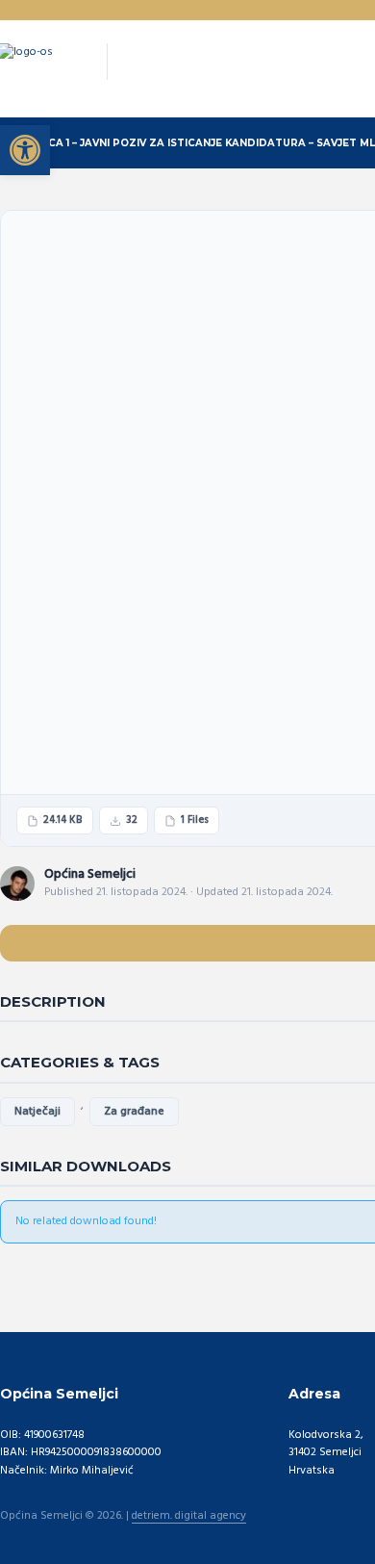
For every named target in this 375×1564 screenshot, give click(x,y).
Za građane (134, 1111)
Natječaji (37, 1111)
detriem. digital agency (189, 1517)
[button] (25, 150)
